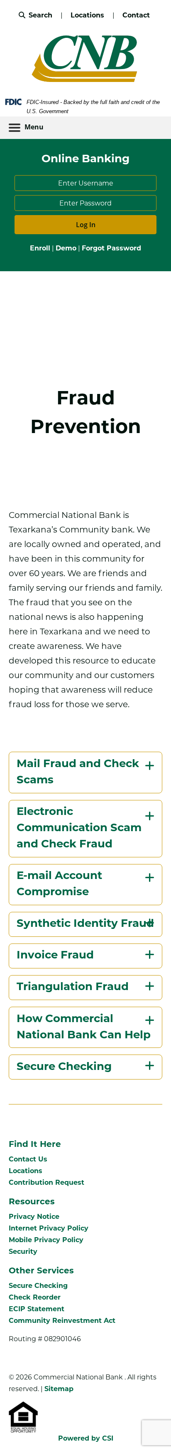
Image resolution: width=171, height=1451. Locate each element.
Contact (136, 15)
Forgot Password (111, 248)
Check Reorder (35, 1297)
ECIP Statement (36, 1309)
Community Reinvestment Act (62, 1321)
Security (23, 1251)
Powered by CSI (85, 1438)
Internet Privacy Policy (48, 1228)
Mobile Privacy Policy (46, 1240)
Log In (85, 224)
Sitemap (58, 1389)
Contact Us (28, 1159)
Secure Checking (38, 1286)
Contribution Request (46, 1182)
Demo (66, 248)
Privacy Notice (34, 1217)
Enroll (40, 248)
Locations (88, 15)
